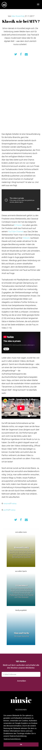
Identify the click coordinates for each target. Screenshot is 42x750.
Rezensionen (21, 709)
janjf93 (6, 510)
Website (26, 238)
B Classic (18, 225)
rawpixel (6, 503)
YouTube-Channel (15, 231)
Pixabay (13, 503)
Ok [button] (21, 744)
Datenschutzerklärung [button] (12, 739)
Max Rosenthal (18, 16)
